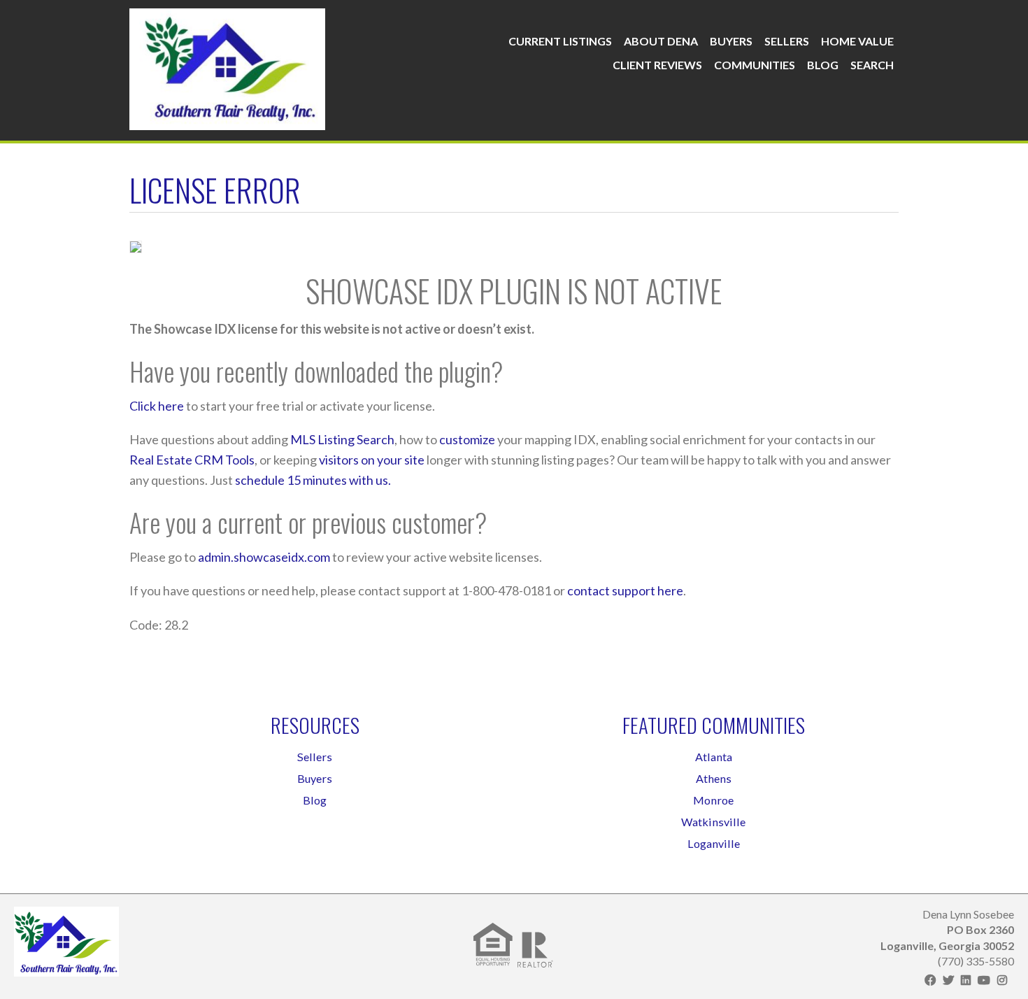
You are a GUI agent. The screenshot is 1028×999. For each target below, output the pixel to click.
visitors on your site (371, 459)
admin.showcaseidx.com (264, 557)
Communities (754, 64)
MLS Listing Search (342, 439)
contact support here (625, 590)
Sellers (786, 41)
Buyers (731, 41)
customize (467, 439)
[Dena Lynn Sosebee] (227, 66)
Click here (156, 405)
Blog (822, 64)
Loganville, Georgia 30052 (947, 945)
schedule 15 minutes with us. (313, 480)
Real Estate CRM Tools (192, 459)
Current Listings (560, 41)
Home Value (857, 41)
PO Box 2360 (980, 929)
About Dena (661, 41)
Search (872, 64)
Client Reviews (657, 64)
